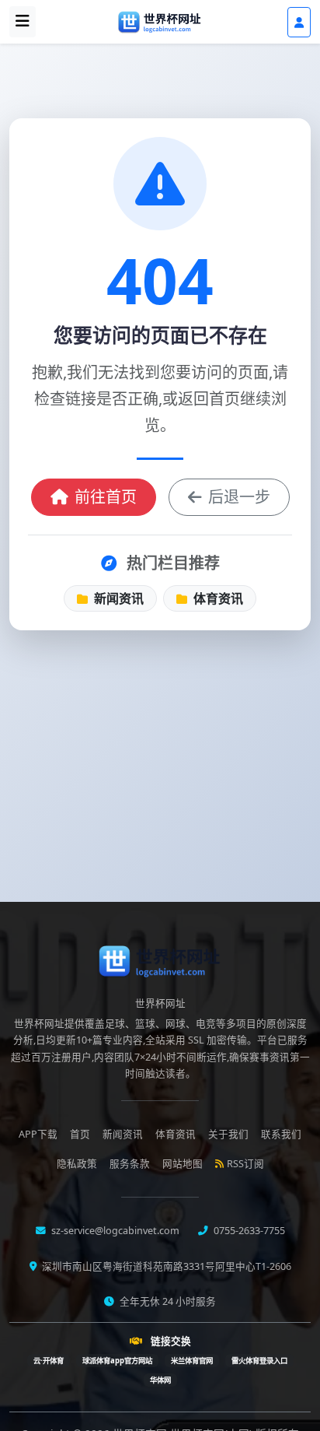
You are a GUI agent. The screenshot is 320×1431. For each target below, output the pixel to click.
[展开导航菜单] (22, 21)
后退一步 (239, 496)
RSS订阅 (245, 1163)
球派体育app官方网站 (117, 1361)
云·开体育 (48, 1361)
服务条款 (130, 1163)
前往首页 (106, 496)
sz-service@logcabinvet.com (114, 1230)
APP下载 (38, 1134)
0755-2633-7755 (248, 1230)
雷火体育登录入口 (259, 1361)
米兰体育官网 (192, 1361)
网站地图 (182, 1163)
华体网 (160, 1380)
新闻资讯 (117, 598)
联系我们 (281, 1134)
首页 (80, 1134)
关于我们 (228, 1134)
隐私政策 (77, 1163)
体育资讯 (216, 598)
